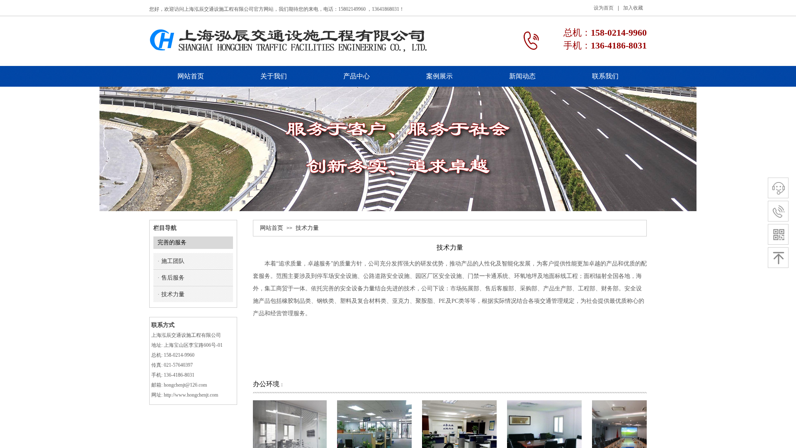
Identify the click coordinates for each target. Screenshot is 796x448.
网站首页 (271, 228)
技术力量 (307, 228)
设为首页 (604, 8)
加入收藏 (633, 8)
